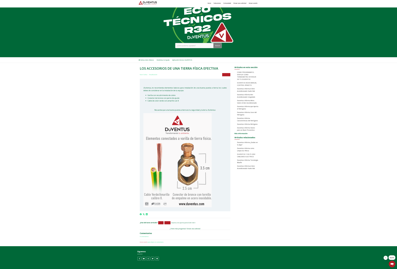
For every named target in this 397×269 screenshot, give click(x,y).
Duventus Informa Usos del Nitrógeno (247, 113)
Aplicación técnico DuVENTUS (182, 60)
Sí (160, 223)
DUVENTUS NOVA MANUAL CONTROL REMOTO (247, 84)
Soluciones (217, 3)
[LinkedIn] (147, 214)
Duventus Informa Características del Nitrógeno (247, 119)
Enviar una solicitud (239, 3)
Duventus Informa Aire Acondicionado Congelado (246, 96)
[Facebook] (141, 214)
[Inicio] (148, 4)
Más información (241, 133)
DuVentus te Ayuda (163, 60)
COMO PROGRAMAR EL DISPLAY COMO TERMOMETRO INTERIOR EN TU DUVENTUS (246, 75)
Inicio (209, 3)
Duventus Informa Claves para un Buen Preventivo (246, 129)
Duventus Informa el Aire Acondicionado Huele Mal (246, 90)
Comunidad (227, 3)
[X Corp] (144, 214)
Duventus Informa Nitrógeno (247, 124)
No (167, 223)
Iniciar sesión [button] (253, 3)
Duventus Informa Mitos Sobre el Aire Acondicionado (247, 101)
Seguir (226, 74)
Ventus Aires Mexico (147, 60)
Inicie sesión (143, 242)
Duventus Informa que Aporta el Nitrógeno (247, 107)
